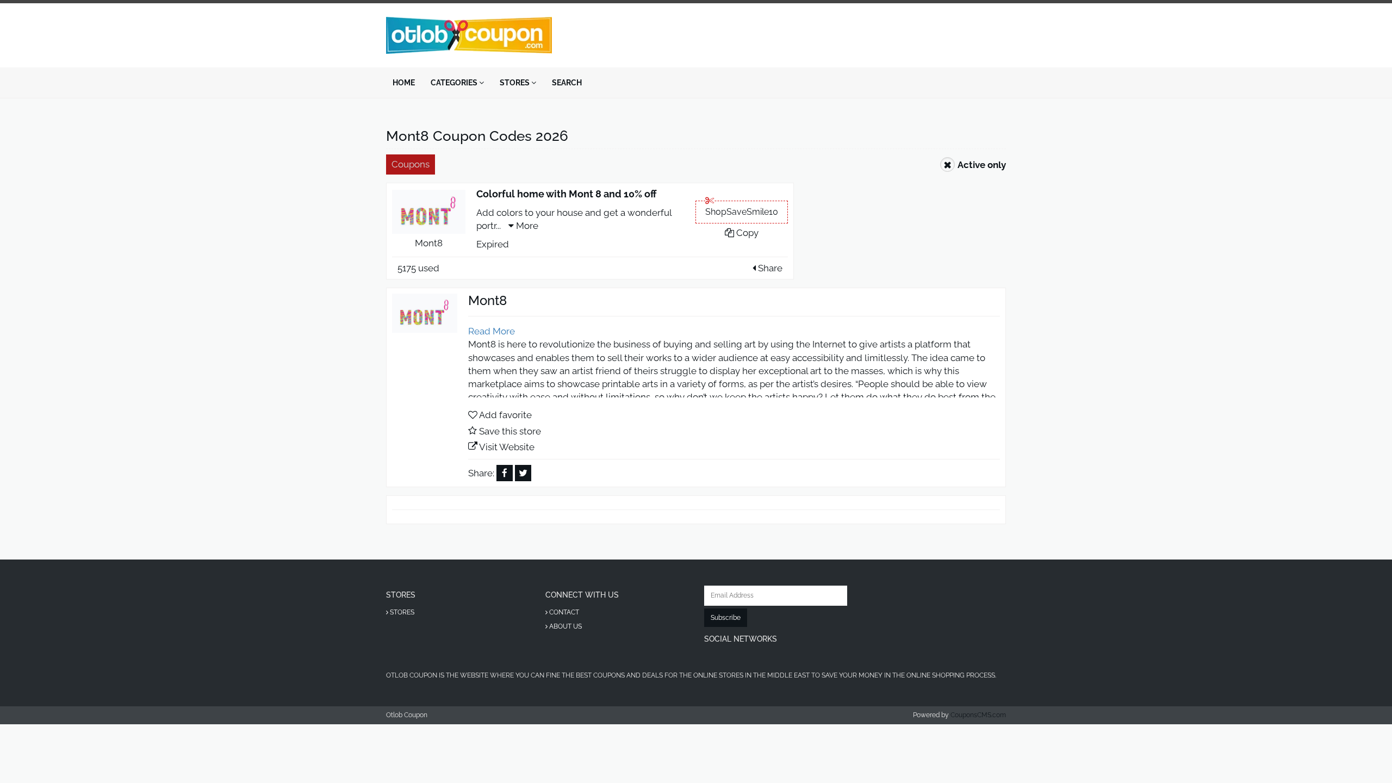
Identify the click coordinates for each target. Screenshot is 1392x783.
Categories (455, 82)
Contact (563, 612)
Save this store (510, 431)
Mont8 (429, 243)
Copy (746, 232)
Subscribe (726, 618)
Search (567, 82)
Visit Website (507, 447)
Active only (982, 164)
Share (769, 268)
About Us (565, 626)
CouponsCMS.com (978, 715)
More (526, 225)
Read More (491, 331)
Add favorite (505, 414)
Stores (515, 82)
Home (404, 82)
